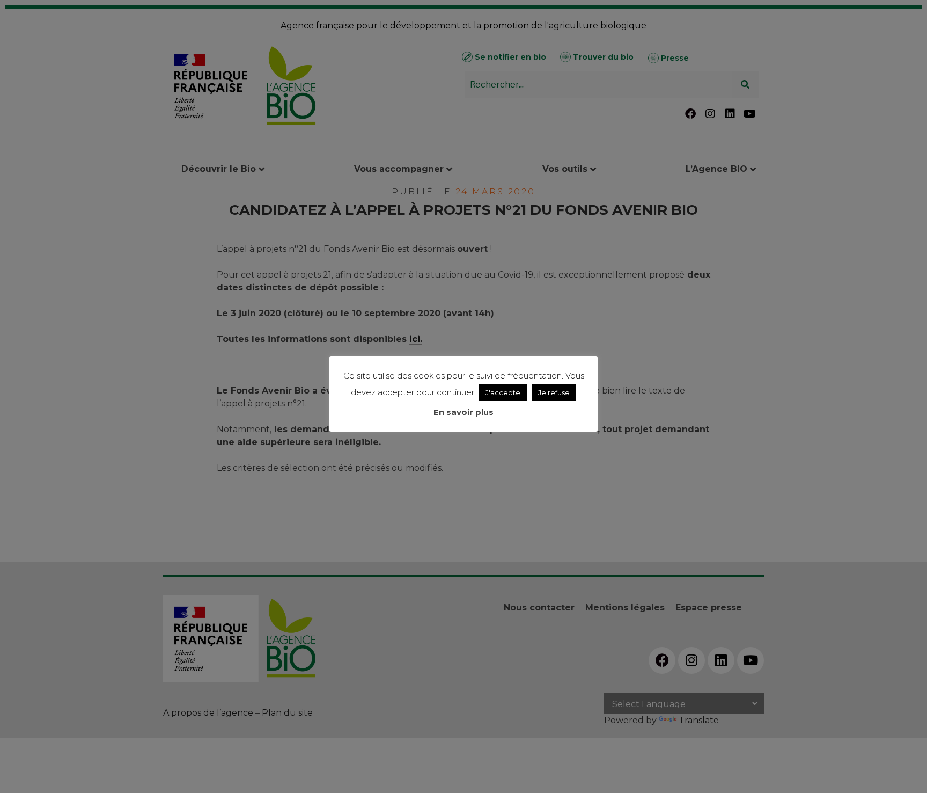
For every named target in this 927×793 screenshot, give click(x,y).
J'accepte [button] (502, 392)
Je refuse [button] (554, 392)
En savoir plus (463, 412)
